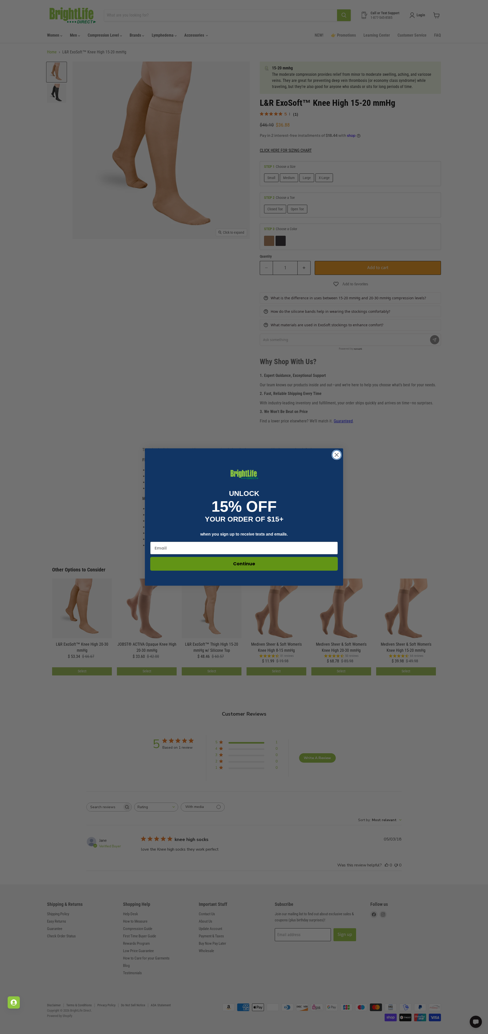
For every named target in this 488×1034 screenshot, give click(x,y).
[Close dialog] (336, 454)
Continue (244, 563)
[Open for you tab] (14, 1002)
